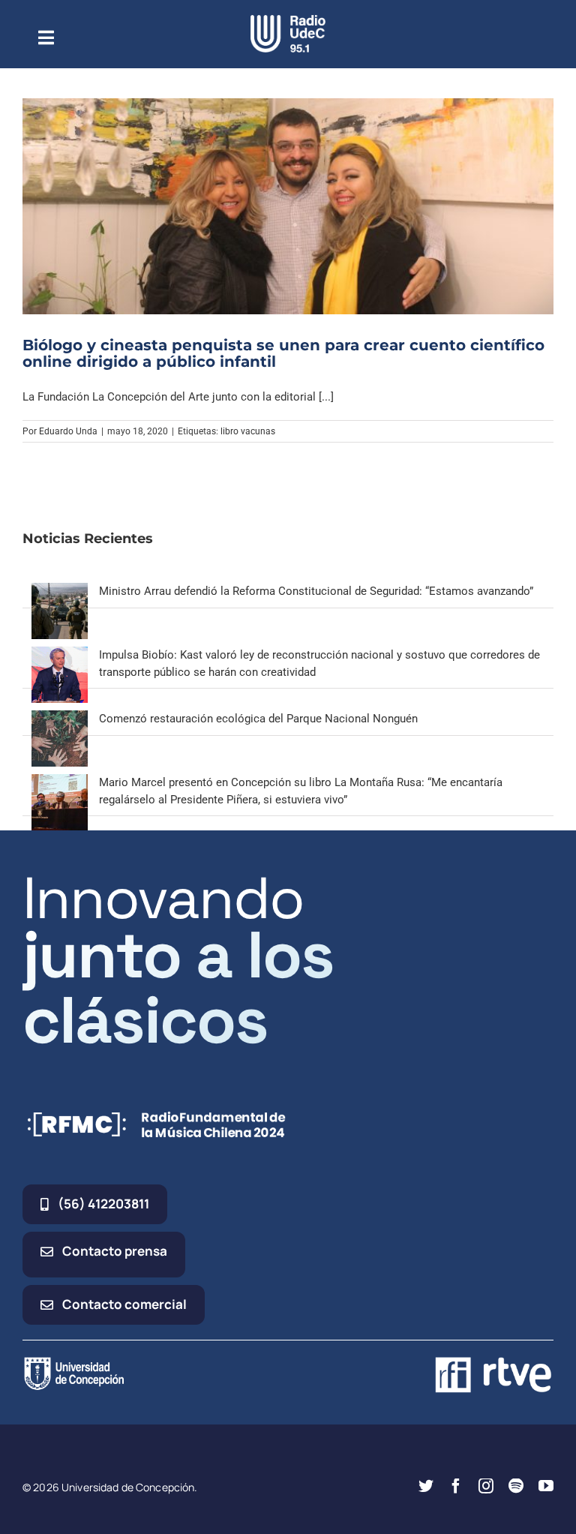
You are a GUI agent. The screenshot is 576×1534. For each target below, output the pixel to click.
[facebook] (456, 1485)
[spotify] (516, 1485)
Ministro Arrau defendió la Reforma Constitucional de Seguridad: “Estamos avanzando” (316, 591)
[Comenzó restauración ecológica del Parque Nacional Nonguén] (60, 718)
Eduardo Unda (68, 431)
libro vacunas (247, 431)
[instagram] (486, 1485)
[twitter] (426, 1485)
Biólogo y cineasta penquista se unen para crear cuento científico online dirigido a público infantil (283, 353)
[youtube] (546, 1485)
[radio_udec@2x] (288, 20)
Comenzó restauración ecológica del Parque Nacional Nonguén (258, 718)
